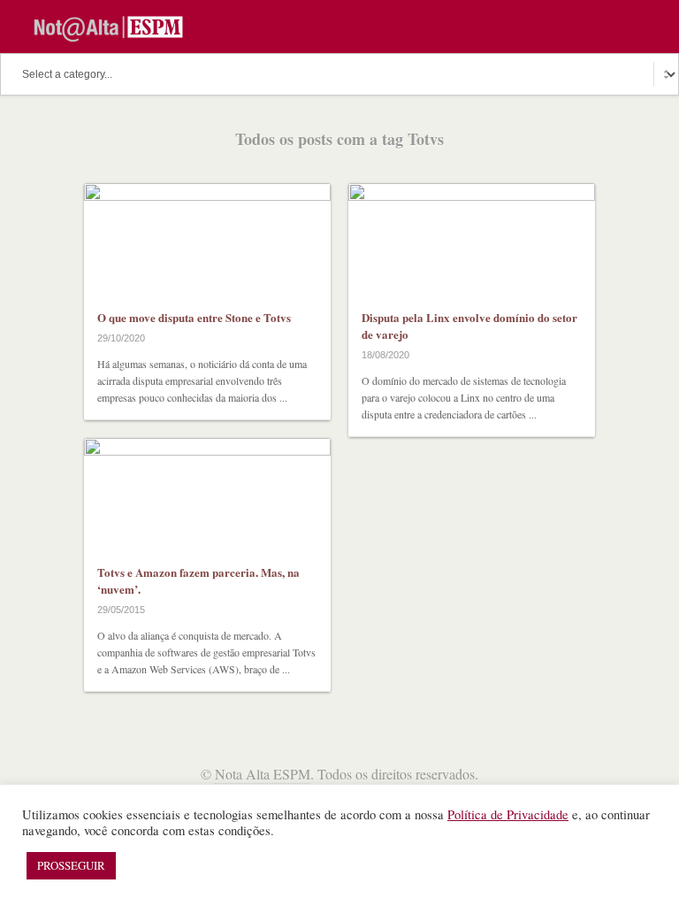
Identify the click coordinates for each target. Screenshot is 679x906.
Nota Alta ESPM (262, 773)
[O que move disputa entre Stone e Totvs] (207, 239)
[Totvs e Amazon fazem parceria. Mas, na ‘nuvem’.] (207, 494)
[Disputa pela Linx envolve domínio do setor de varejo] (471, 239)
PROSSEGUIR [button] (71, 865)
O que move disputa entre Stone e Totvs (194, 317)
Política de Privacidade (507, 814)
